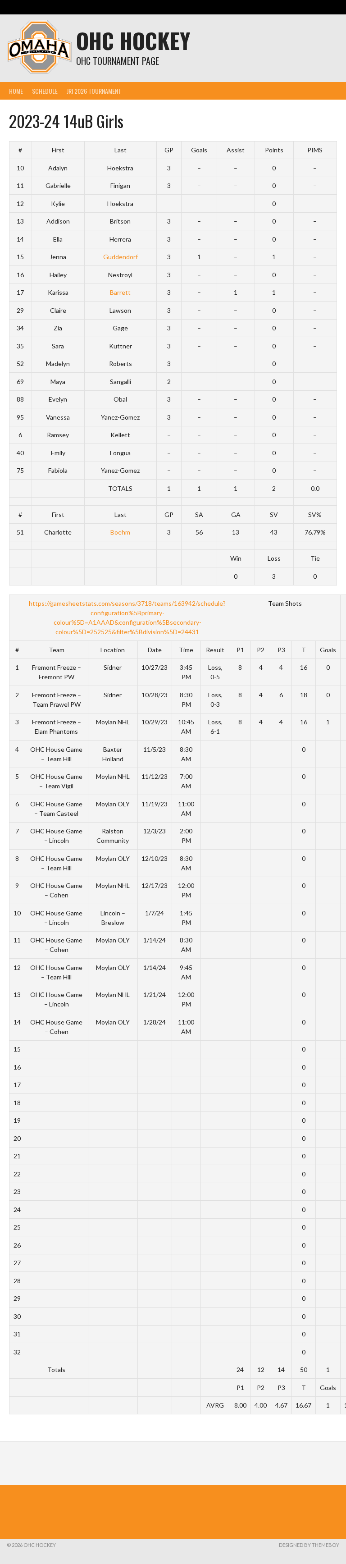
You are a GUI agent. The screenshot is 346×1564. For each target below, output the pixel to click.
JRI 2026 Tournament (94, 91)
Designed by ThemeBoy (309, 1545)
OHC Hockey (133, 40)
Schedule (45, 91)
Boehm (120, 532)
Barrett (120, 292)
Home (16, 91)
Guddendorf (120, 257)
